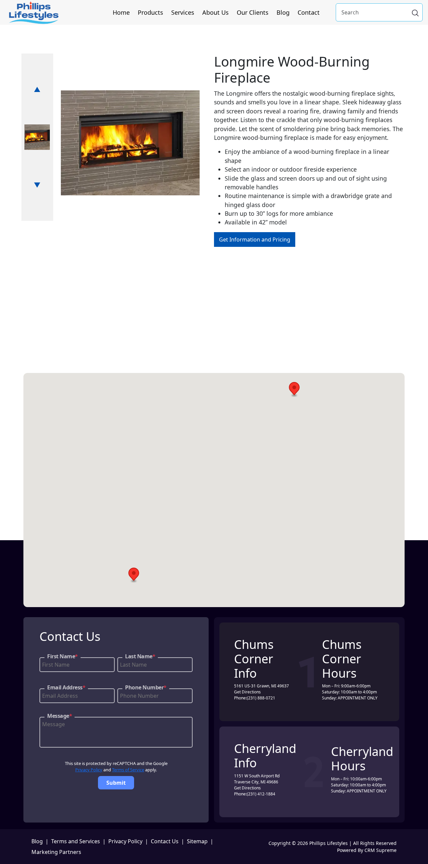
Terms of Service (128, 770)
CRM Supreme (380, 850)
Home (121, 12)
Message (59, 715)
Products (150, 12)
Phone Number (146, 687)
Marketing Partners (56, 852)
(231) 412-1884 (261, 794)
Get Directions (247, 692)
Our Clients (253, 12)
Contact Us (165, 841)
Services (182, 12)
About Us (215, 12)
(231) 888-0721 (261, 698)
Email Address (66, 687)
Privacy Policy (88, 770)
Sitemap (197, 841)
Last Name (140, 656)
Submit (116, 782)
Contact (309, 12)
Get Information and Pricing (254, 239)
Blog (283, 12)
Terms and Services (75, 841)
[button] (294, 389)
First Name (62, 656)
